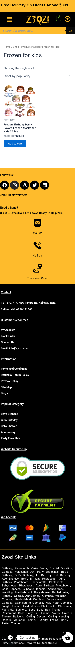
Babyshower (42, 592)
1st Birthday (44, 575)
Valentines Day (25, 571)
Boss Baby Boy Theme (45, 609)
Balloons (18, 616)
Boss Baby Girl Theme (34, 613)
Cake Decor (39, 568)
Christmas (64, 606)
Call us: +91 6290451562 (17, 309)
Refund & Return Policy (15, 375)
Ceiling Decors (36, 616)
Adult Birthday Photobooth (53, 585)
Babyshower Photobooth (17, 585)
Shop (16, 46)
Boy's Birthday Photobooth (38, 578)
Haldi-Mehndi (23, 592)
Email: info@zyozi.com (14, 348)
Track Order (8, 336)
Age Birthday (10, 578)
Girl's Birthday (9, 420)
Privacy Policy (9, 381)
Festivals (7, 609)
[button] (9, 20)
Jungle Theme (11, 606)
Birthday (7, 568)
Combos (7, 571)
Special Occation (61, 568)
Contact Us (7, 342)
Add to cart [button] (15, 143)
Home (7, 46)
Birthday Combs (12, 595)
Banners (21, 609)
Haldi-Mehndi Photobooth (39, 606)
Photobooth (22, 568)
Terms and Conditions (14, 368)
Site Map (6, 387)
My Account (8, 330)
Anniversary (8, 432)
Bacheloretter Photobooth (47, 582)
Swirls (56, 613)
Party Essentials (11, 438)
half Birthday (62, 575)
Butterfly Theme (48, 620)
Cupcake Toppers (34, 589)
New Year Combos (58, 602)
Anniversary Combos (39, 595)
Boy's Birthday (9, 414)
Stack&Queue (49, 643)
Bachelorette (60, 592)
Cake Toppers (11, 589)
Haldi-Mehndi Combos (29, 599)
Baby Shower (9, 426)
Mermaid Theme (24, 620)
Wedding (7, 592)
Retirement (9, 613)
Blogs (4, 393)
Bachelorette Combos (29, 602)
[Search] (70, 30)
